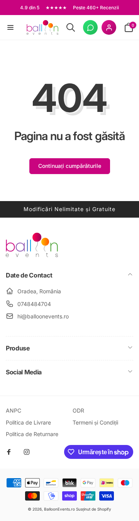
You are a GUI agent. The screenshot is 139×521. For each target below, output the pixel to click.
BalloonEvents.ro (59, 509)
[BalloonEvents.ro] (32, 255)
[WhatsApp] (90, 27)
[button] (10, 27)
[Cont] (109, 27)
